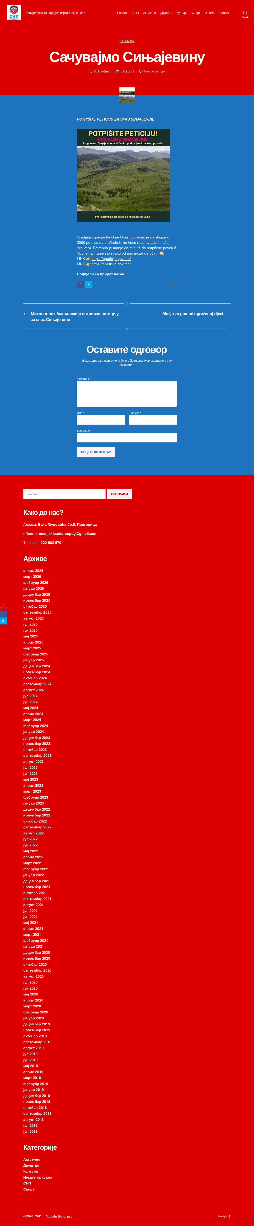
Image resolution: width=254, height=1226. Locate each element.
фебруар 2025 (35, 653)
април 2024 (33, 713)
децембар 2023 (36, 737)
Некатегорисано (37, 1177)
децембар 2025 (36, 594)
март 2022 (32, 862)
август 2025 (33, 618)
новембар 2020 (36, 958)
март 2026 (32, 576)
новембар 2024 (36, 671)
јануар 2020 (33, 1017)
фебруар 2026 (35, 582)
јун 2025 (30, 630)
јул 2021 (30, 910)
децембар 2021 (36, 880)
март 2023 (32, 791)
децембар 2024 (36, 665)
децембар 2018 (36, 1095)
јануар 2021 (33, 946)
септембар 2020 (37, 970)
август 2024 (33, 689)
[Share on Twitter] (89, 284)
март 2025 (32, 647)
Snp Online (104, 71)
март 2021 (32, 934)
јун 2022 (30, 844)
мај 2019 (30, 1065)
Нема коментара (154, 71)
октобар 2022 (35, 821)
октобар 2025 (35, 606)
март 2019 (32, 1077)
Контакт (224, 13)
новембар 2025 (36, 600)
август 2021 (33, 904)
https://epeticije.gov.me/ (111, 258)
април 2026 (33, 570)
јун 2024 (30, 701)
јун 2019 (30, 1059)
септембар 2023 (37, 755)
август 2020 (33, 976)
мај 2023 (30, 779)
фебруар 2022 (35, 868)
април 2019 (33, 1071)
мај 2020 (30, 994)
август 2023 (33, 761)
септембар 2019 (37, 1041)
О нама (209, 13)
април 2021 (33, 928)
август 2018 (33, 1119)
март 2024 (32, 719)
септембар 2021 (37, 898)
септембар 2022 (37, 826)
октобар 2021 (35, 892)
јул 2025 (30, 624)
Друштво (166, 13)
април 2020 (33, 1000)
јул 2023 (30, 767)
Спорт (196, 13)
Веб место (83, 430)
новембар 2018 (36, 1101)
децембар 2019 (36, 1023)
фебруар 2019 (35, 1083)
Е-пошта (135, 413)
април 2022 (33, 856)
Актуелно (149, 13)
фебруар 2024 (35, 725)
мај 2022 (30, 850)
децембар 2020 (36, 952)
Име (80, 413)
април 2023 (33, 785)
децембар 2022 (36, 809)
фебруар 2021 (35, 940)
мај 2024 (30, 707)
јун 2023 (30, 773)
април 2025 (33, 642)
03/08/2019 (127, 71)
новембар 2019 (36, 1029)
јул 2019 (30, 1053)
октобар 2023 (35, 749)
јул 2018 (30, 1125)
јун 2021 (30, 916)
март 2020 (32, 1005)
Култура (181, 13)
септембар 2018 (37, 1113)
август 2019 (33, 1047)
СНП (135, 13)
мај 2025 (30, 636)
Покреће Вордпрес (58, 1216)
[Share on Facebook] (80, 284)
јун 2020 (30, 988)
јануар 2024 (33, 731)
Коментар (84, 378)
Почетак (122, 13)
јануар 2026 (33, 588)
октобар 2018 (35, 1107)
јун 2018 (30, 1131)
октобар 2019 (35, 1035)
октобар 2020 (35, 964)
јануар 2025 (33, 659)
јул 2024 (30, 695)
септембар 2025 (37, 612)
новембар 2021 (36, 886)
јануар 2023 (33, 803)
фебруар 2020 (35, 1011)
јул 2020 (30, 982)
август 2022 (33, 832)
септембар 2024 (37, 683)
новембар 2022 (36, 815)
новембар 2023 (36, 743)
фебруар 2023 (35, 797)
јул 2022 (30, 838)
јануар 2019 (33, 1089)
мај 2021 (30, 922)
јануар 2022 (33, 874)
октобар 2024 (35, 677)
